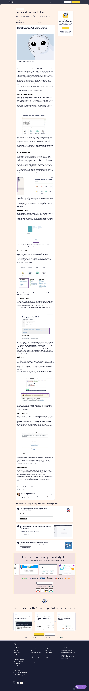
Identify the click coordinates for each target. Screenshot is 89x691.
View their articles (25, 497)
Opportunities (32, 662)
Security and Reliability (19, 657)
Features (16, 650)
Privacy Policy (32, 656)
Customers (32, 2)
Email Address (23, 513)
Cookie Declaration (33, 661)
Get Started (48, 650)
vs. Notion (16, 665)
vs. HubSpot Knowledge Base (20, 672)
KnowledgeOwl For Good (35, 652)
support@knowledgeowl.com (68, 652)
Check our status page (66, 661)
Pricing (49, 2)
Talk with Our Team (18, 661)
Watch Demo (17, 652)
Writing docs (39, 22)
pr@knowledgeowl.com (66, 650)
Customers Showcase (19, 659)
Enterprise (45, 2)
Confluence (17, 663)
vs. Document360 (18, 669)
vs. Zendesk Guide (18, 670)
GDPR (46, 657)
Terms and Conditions (34, 654)
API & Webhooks (49, 656)
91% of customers (46, 71)
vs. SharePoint (17, 667)
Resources (38, 2)
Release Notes (48, 652)
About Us (31, 650)
